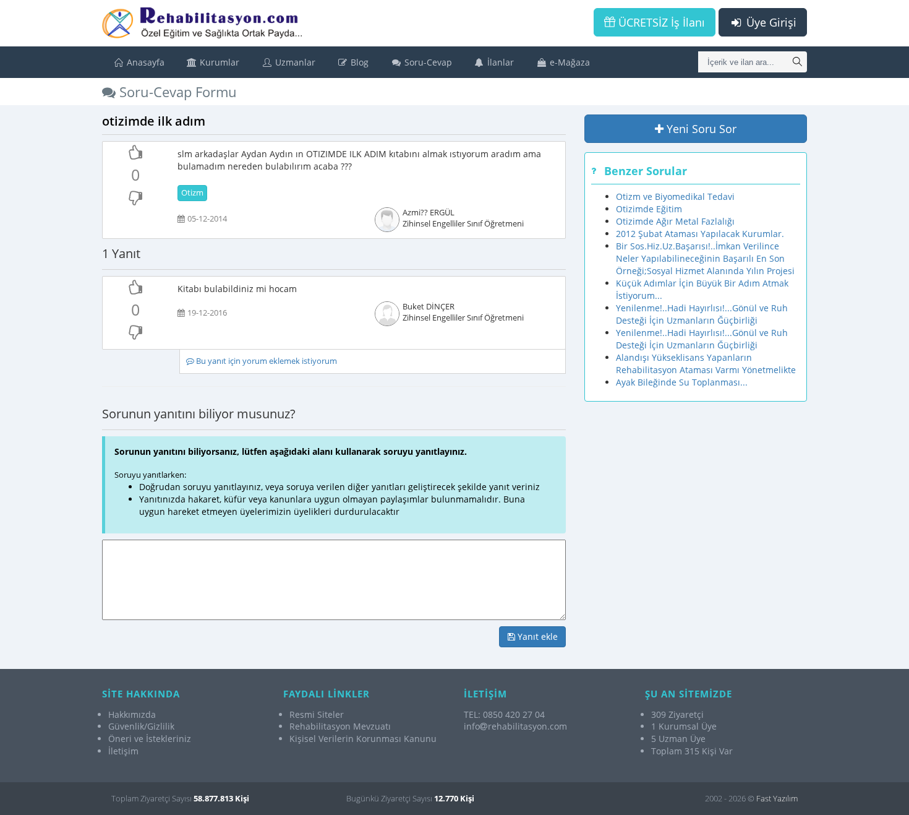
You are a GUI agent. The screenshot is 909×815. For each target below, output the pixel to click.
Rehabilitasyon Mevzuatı (340, 726)
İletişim (123, 751)
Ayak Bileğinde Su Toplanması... (682, 382)
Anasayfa (144, 62)
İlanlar (499, 62)
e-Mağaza (568, 62)
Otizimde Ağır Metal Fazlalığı (675, 221)
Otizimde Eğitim (649, 209)
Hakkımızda (132, 714)
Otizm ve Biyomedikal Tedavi (675, 196)
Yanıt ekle (536, 636)
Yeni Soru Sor (700, 128)
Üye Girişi (769, 22)
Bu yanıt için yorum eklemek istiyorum (265, 361)
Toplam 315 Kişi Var (692, 751)
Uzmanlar (294, 62)
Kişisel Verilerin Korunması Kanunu (363, 738)
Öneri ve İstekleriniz (149, 738)
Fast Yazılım (777, 798)
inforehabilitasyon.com (515, 726)
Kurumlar (218, 62)
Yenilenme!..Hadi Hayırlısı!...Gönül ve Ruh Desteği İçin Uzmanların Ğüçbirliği (702, 314)
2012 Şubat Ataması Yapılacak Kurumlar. (700, 233)
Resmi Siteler (316, 714)
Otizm (192, 193)
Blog (358, 62)
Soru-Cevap (427, 62)
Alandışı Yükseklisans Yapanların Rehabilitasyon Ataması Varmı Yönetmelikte (706, 363)
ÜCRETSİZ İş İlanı (660, 22)
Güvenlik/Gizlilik (141, 726)
